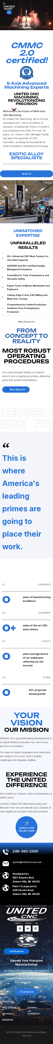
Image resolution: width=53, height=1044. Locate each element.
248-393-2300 (25, 851)
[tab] (26, 173)
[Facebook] (20, 929)
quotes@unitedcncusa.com (27, 862)
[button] (9, 12)
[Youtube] (28, 929)
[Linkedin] (36, 929)
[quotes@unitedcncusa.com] (5, 863)
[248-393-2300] (5, 851)
